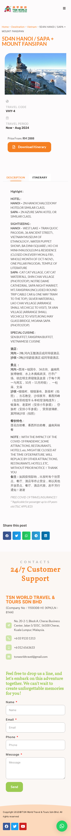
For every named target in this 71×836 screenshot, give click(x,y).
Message (13, 754)
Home (5, 26)
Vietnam (32, 26)
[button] (64, 8)
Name (10, 702)
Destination (18, 26)
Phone (11, 737)
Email (10, 719)
